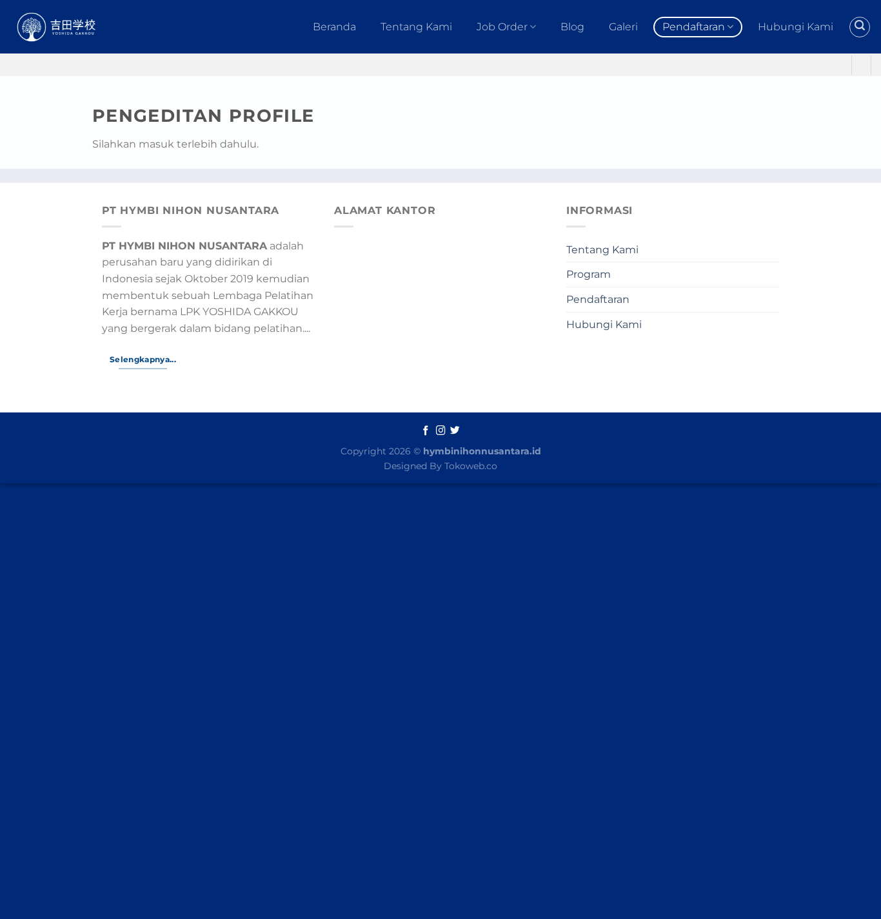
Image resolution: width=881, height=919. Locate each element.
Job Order (502, 27)
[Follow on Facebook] (426, 431)
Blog (572, 27)
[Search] (859, 27)
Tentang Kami (416, 27)
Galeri (623, 27)
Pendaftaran (693, 27)
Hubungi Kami (795, 27)
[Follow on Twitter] (455, 431)
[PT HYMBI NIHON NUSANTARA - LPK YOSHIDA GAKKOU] (70, 26)
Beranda (334, 27)
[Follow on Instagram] (441, 431)
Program (588, 274)
